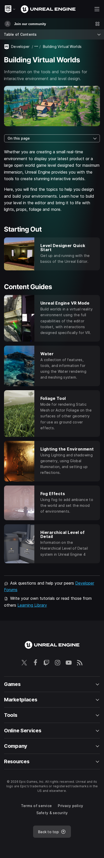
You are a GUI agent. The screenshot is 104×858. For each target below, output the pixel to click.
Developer (20, 46)
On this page (19, 138)
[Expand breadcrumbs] (36, 46)
